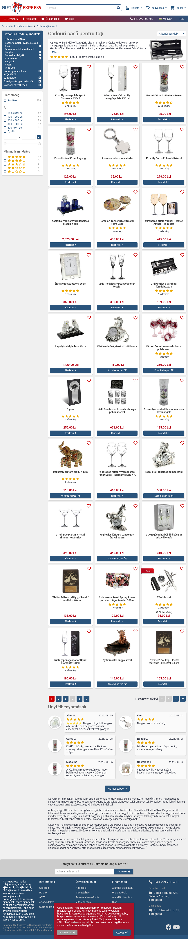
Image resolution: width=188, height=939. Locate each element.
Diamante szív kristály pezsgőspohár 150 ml (117, 97)
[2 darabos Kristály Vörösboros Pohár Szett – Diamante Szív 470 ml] (117, 455)
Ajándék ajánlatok (122, 887)
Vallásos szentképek (15, 85)
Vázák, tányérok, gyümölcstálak (21, 43)
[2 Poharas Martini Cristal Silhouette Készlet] (70, 517)
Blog (71, 18)
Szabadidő (10, 77)
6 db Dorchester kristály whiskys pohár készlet (117, 411)
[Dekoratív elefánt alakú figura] (70, 455)
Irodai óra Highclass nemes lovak (164, 471)
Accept (120, 932)
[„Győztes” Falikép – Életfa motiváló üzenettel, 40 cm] (163, 643)
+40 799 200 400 (143, 18)
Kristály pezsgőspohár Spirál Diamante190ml (70, 661)
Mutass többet (116, 788)
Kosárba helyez (115, 370)
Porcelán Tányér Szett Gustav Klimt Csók (117, 222)
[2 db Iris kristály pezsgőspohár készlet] (117, 266)
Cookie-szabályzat (78, 922)
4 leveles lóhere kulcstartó (117, 158)
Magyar (167, 18)
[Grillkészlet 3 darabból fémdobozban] (163, 266)
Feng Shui (10, 67)
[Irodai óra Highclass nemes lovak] (163, 455)
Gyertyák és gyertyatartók (18, 81)
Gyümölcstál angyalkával (117, 660)
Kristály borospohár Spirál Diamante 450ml (70, 97)
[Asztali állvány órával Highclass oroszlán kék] (70, 204)
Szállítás (44, 887)
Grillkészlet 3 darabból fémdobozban (164, 285)
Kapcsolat (81, 887)
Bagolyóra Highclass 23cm (70, 346)
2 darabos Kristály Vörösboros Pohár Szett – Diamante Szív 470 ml (117, 473)
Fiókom (135, 7)
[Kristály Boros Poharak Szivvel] (163, 141)
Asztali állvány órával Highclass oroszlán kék (70, 222)
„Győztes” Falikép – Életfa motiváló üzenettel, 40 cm (164, 661)
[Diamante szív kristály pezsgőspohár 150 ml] (117, 78)
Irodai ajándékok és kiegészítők (15, 73)
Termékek (12, 19)
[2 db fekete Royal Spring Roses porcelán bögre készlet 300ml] (117, 580)
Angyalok (10, 61)
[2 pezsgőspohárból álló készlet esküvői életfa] (163, 517)
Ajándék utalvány (122, 897)
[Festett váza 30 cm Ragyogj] (70, 141)
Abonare (121, 871)
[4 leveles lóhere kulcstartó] (117, 141)
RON (181, 18)
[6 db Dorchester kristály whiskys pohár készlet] (117, 392)
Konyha (9, 52)
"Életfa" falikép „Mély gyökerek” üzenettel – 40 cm (70, 599)
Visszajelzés (83, 892)
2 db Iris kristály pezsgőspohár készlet (117, 285)
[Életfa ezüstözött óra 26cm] (70, 266)
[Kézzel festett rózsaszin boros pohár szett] (163, 329)
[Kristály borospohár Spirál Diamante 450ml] (70, 78)
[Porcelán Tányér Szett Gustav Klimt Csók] (117, 204)
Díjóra (70, 409)
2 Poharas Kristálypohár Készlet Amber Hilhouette (164, 222)
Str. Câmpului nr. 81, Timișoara (164, 912)
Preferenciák (65, 932)
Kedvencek (157, 7)
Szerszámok (11, 58)
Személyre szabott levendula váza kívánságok (164, 411)
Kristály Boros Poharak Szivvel (164, 158)
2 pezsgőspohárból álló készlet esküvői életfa (164, 536)
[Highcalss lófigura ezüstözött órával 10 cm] (117, 517)
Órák (7, 46)
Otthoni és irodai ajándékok (17, 26)
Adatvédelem (46, 902)
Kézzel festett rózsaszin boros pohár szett (164, 348)
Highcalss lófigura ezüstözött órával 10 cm (117, 536)
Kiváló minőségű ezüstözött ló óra (117, 346)
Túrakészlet (164, 597)
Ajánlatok (31, 18)
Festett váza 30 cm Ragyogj (70, 158)
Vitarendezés (83, 902)
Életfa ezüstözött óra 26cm (70, 283)
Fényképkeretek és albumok (19, 49)
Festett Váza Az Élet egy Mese (164, 95)
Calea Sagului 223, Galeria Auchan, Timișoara (163, 896)
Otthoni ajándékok (47, 26)
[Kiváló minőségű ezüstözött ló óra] (117, 329)
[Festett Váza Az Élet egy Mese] (163, 78)
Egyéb (11, 131)
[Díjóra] (70, 392)
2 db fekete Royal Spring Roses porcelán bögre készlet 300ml (117, 599)
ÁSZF (42, 897)
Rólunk (43, 892)
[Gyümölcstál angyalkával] (117, 643)
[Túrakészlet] (163, 580)
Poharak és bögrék (14, 55)
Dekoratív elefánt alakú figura (70, 471)
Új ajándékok (53, 18)
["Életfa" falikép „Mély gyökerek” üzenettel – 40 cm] (70, 580)
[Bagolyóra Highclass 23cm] (70, 329)
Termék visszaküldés (87, 897)
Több (54, 52)
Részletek (69, 119)
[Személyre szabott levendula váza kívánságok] (163, 392)
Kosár (179, 7)
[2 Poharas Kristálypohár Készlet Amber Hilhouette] (163, 204)
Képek (8, 64)
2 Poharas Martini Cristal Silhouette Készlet (70, 536)
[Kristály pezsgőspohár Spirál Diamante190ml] (70, 643)
